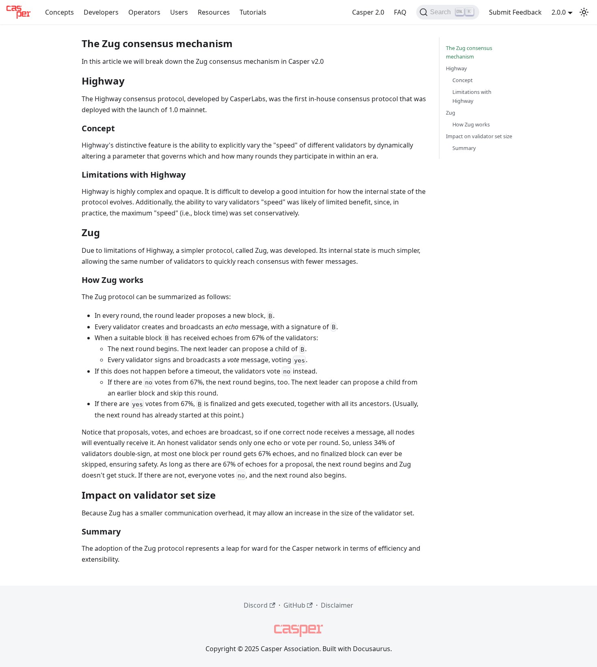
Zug (450, 112)
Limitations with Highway (471, 96)
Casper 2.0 (368, 12)
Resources (214, 12)
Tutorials (253, 12)
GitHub (294, 605)
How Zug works (471, 124)
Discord (256, 605)
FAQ (400, 12)
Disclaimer (337, 605)
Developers (101, 12)
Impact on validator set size (479, 136)
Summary (464, 148)
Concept (462, 80)
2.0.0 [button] (559, 12)
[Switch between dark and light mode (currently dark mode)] (584, 12)
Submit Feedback (515, 12)
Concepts (59, 12)
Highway (456, 68)
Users (179, 12)
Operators (144, 12)
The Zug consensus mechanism (469, 52)
